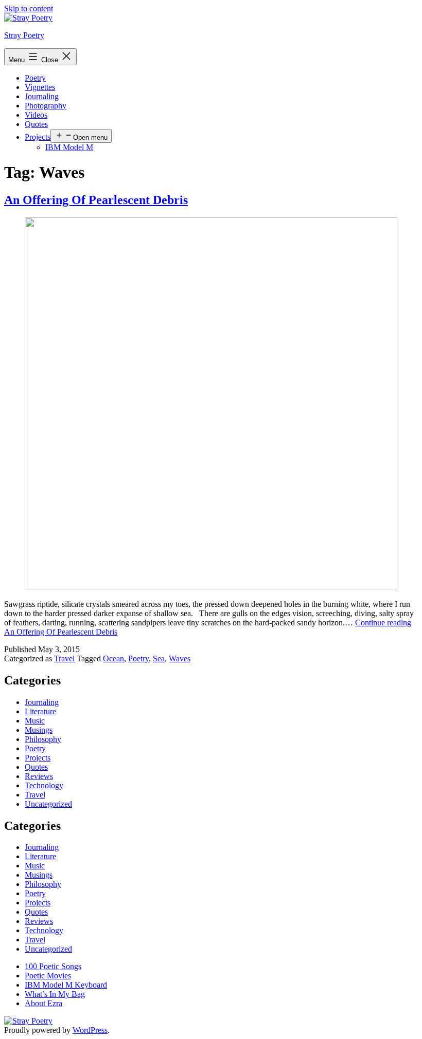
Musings (38, 730)
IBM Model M (69, 147)
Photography (45, 105)
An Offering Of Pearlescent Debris (96, 200)
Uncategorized (48, 804)
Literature (40, 711)
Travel (64, 658)
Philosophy (43, 739)
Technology (44, 785)
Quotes (36, 124)
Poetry (35, 77)
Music (35, 720)
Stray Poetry (24, 35)
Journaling (42, 96)
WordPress (90, 1030)
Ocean (113, 658)
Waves (179, 658)
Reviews (39, 776)
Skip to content (28, 8)
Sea (159, 658)
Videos (36, 114)
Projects (37, 137)
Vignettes (40, 87)
